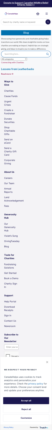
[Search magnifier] (48, 54)
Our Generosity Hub (10, 227)
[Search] (47, 21)
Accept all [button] (26, 400)
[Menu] (47, 14)
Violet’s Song (11, 235)
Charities (8, 90)
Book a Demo (11, 278)
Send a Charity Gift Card (10, 151)
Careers (8, 178)
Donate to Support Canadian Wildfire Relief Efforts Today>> (26, 3)
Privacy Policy (8, 427)
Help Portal (10, 301)
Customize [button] (26, 418)
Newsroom (10, 326)
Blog (6, 246)
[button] (47, 362)
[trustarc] (43, 427)
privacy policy (35, 383)
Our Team (9, 183)
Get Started (10, 273)
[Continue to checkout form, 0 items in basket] (38, 14)
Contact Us (10, 320)
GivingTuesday (12, 241)
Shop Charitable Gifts (9, 131)
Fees (6, 206)
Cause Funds (10, 96)
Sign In (7, 315)
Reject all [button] (26, 409)
